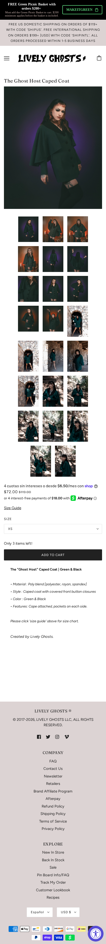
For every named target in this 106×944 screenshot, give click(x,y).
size (8, 519)
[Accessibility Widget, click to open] (96, 934)
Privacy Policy (53, 828)
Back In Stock (53, 860)
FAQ (53, 761)
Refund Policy (53, 806)
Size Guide (12, 508)
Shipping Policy (53, 813)
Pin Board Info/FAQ (53, 875)
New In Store (53, 852)
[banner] (52, 58)
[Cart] (100, 58)
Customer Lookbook (53, 890)
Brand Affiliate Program (53, 791)
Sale (53, 867)
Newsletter (53, 776)
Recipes (53, 897)
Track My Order (53, 882)
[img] (39, 737)
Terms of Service (53, 821)
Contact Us (53, 768)
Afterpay (53, 798)
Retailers (53, 783)
